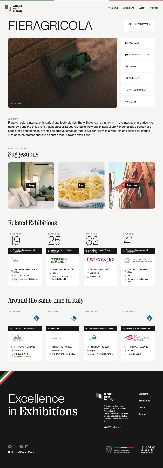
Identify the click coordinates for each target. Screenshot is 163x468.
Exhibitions (128, 8)
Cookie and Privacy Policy (21, 452)
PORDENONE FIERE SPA (63, 354)
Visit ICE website (111, 427)
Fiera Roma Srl (134, 354)
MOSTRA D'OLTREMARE (101, 354)
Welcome (113, 8)
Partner (154, 8)
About (142, 8)
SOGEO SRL (95, 277)
